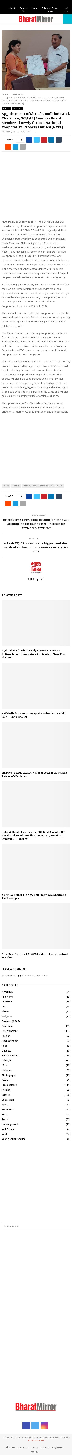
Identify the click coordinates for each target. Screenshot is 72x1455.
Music (5, 1065)
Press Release (9, 1084)
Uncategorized (10, 1124)
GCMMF (16, 485)
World (5, 1134)
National (6, 1070)
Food (4, 1045)
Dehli (6, 485)
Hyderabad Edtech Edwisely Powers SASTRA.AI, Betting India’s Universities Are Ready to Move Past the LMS (34, 654)
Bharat (5, 1011)
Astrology (7, 1001)
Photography (9, 1075)
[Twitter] (35, 1425)
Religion (6, 1089)
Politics (6, 1080)
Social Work (8, 1099)
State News (17, 109)
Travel (5, 1119)
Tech (4, 1114)
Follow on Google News (50, 10)
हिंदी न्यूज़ (66, 10)
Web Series (8, 1129)
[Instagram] (44, 1425)
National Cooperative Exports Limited (42, 485)
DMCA (34, 8)
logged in (21, 975)
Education (7, 1026)
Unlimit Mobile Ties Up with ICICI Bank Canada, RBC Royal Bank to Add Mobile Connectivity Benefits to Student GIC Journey (33, 835)
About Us (12, 10)
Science (6, 1094)
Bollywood (7, 1016)
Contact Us (23, 10)
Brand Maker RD (36, 1440)
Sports (5, 1104)
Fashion (6, 1035)
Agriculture (8, 991)
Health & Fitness (11, 1055)
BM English (10, 131)
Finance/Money (10, 1040)
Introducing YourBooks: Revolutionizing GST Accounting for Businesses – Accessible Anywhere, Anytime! (36, 524)
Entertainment (10, 1031)
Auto (4, 1006)
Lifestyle (6, 1060)
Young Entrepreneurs (13, 1138)
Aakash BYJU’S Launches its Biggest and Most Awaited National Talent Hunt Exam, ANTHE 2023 (36, 547)
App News (7, 996)
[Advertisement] (36, 187)
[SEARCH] (66, 1226)
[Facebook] (26, 1425)
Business (7, 109)
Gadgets (6, 1050)
